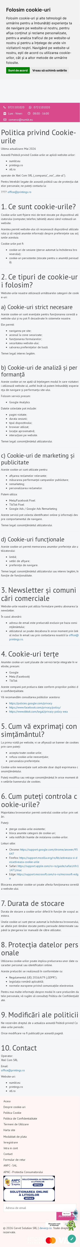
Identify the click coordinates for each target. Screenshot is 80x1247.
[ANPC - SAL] (29, 1182)
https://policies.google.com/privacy (30, 703)
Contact (8, 1154)
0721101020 (16, 107)
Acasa (6, 1101)
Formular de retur (14, 1160)
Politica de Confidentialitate (20, 1118)
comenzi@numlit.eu (21, 120)
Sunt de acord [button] (18, 70)
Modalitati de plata (15, 1136)
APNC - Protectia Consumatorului (23, 1172)
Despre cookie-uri (14, 1107)
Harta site (9, 1130)
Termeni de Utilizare (16, 1124)
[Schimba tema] (72, 1239)
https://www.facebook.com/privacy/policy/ (35, 707)
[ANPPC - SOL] (29, 1195)
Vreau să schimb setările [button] (49, 70)
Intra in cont (10, 1148)
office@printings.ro (19, 192)
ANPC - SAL (10, 1165)
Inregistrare (10, 1142)
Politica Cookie (12, 1113)
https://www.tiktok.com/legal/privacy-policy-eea (38, 711)
